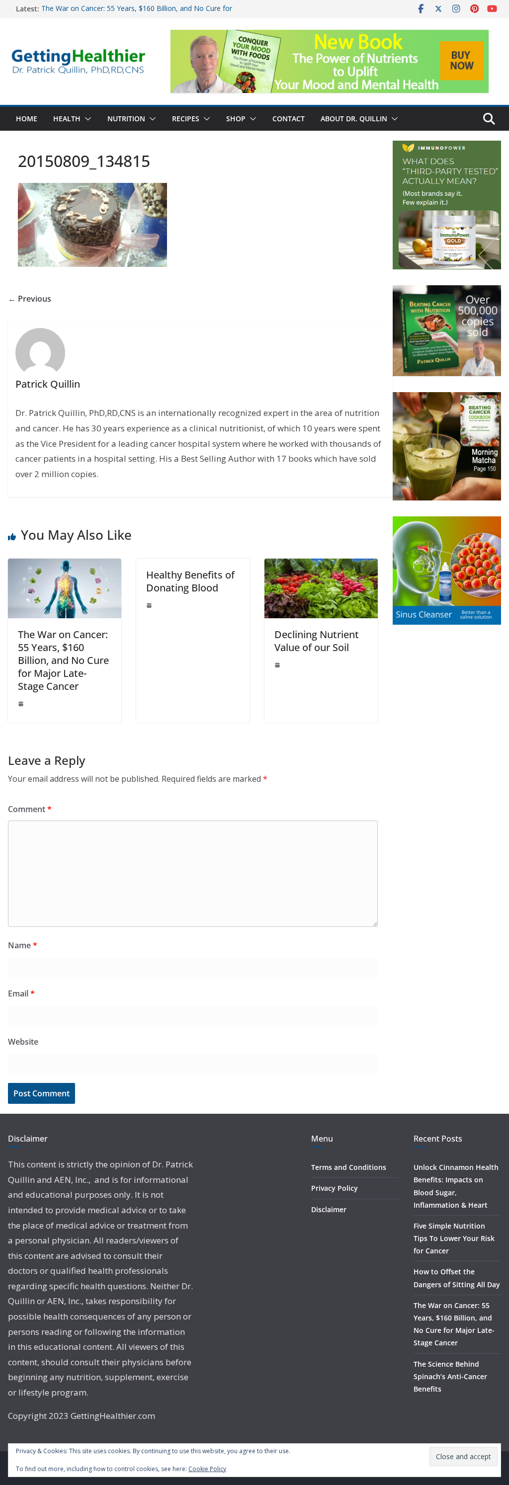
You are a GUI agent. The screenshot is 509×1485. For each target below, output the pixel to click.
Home (26, 118)
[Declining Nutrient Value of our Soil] (321, 565)
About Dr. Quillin (354, 118)
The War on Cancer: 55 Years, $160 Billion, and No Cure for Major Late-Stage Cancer (63, 660)
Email (21, 993)
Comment (30, 809)
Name (22, 945)
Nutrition (126, 118)
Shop (236, 118)
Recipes (185, 118)
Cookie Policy (207, 1469)
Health (67, 118)
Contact (288, 118)
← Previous (29, 298)
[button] (86, 119)
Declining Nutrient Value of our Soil (316, 641)
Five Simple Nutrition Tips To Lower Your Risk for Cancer (454, 1238)
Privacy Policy (334, 1188)
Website (23, 1041)
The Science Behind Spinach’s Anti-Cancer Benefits (450, 1376)
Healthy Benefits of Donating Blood (190, 581)
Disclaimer (328, 1209)
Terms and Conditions (348, 1167)
